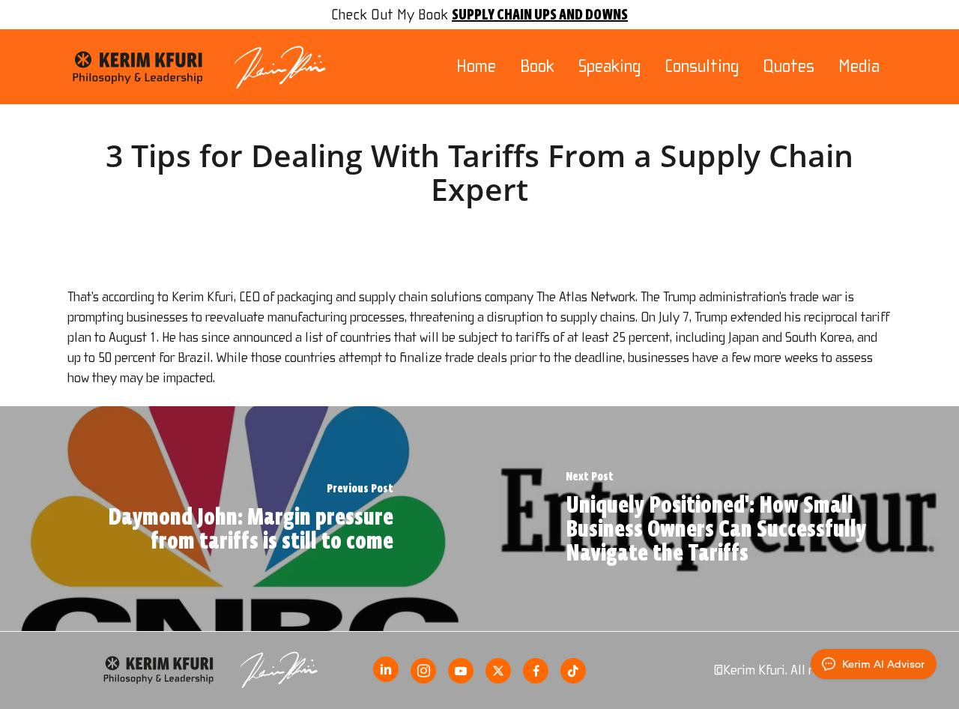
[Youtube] (461, 671)
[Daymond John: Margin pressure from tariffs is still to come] (240, 518)
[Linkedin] (386, 669)
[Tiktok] (573, 671)
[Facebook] (535, 671)
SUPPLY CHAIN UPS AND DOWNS (540, 14)
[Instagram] (423, 671)
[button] (930, 8)
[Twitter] (498, 671)
